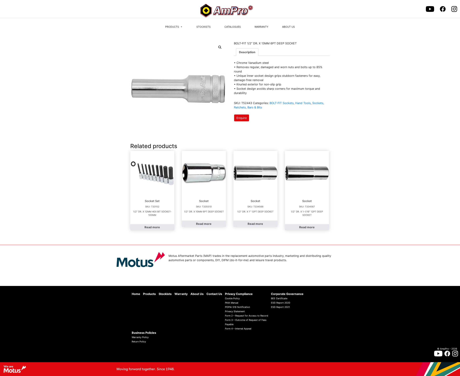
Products (172, 26)
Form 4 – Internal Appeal (238, 328)
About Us (288, 26)
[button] (220, 47)
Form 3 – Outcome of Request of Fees (245, 320)
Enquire (241, 118)
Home (136, 294)
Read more (152, 227)
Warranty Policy (140, 337)
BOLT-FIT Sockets (282, 103)
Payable (229, 324)
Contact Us (214, 294)
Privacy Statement (235, 311)
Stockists (203, 26)
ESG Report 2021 (280, 307)
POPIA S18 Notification (237, 307)
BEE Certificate (279, 298)
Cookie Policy (232, 298)
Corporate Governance (287, 294)
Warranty (261, 26)
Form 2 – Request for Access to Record (246, 315)
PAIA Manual (231, 302)
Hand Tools (303, 103)
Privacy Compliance (239, 294)
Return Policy (139, 341)
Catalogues (232, 26)
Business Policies (144, 332)
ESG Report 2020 (280, 302)
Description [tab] (247, 52)
